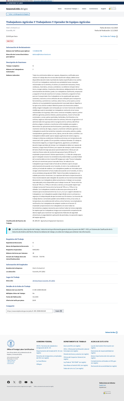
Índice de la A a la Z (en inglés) (73, 368)
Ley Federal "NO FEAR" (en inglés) (75, 362)
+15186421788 (37, 51)
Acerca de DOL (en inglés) (72, 346)
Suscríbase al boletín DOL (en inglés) (76, 365)
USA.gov (39, 364)
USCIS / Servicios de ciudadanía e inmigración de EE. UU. (46, 347)
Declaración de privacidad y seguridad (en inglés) (19, 386)
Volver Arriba (110, 332)
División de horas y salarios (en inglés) (76, 354)
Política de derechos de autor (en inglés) (43, 386)
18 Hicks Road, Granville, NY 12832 (44, 281)
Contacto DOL (10, 363)
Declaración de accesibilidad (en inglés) (104, 366)
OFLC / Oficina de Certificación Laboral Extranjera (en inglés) (76, 350)
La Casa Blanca (41, 361)
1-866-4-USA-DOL (11, 360)
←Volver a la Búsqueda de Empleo (18, 14)
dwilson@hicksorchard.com (42, 54)
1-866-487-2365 (11, 362)
